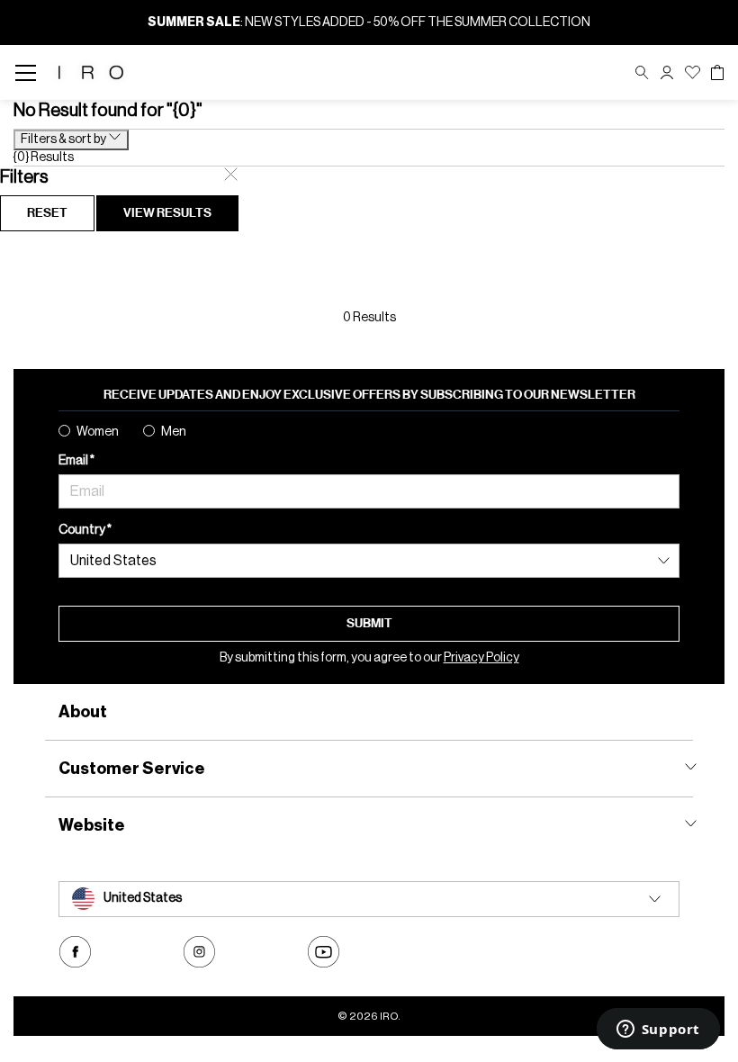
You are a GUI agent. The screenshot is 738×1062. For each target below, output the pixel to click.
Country (82, 530)
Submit (369, 623)
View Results (167, 212)
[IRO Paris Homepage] (91, 72)
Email (74, 460)
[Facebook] (75, 951)
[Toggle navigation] (31, 72)
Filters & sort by (64, 139)
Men (173, 432)
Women (97, 432)
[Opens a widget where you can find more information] (658, 1030)
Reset (47, 212)
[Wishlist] (692, 72)
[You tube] (323, 951)
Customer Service (131, 768)
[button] (667, 72)
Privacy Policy (481, 658)
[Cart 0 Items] (717, 73)
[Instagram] (199, 951)
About (82, 712)
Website (91, 825)
